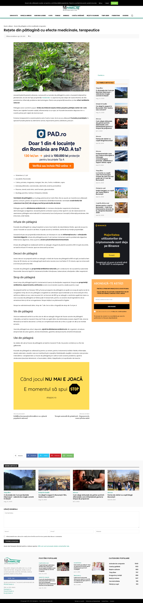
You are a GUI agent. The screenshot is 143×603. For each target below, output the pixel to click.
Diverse (98, 119)
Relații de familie (101, 104)
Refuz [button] (100, 3)
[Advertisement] (51, 436)
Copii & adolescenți (102, 203)
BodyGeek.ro (8, 593)
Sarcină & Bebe (77, 562)
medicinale (46, 98)
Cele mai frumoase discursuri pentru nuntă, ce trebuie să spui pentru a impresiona (82, 580)
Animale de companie (44, 577)
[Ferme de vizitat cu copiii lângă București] (121, 141)
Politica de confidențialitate (119, 311)
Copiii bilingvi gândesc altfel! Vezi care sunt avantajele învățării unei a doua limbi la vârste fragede (47, 568)
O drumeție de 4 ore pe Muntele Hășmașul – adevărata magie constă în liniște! (105, 93)
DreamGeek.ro (9, 591)
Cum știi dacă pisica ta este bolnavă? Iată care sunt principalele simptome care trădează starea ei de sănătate (47, 582)
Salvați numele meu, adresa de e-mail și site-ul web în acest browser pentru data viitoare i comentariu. (34, 536)
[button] (132, 15)
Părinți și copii (100, 188)
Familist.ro (101, 75)
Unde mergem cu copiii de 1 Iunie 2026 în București (105, 192)
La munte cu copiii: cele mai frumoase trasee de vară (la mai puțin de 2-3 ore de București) (104, 176)
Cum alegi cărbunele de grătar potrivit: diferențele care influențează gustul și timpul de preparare (104, 124)
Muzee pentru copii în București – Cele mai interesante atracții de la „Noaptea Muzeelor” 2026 (105, 209)
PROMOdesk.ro (9, 584)
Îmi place (30, 578)
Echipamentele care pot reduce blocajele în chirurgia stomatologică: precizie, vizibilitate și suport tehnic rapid (105, 158)
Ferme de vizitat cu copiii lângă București (104, 140)
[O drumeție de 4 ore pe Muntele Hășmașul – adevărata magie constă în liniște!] (121, 92)
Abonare (112, 306)
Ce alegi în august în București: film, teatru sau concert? (104, 108)
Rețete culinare (8, 26)
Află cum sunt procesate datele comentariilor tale (53, 546)
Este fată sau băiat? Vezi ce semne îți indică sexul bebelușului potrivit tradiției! (82, 567)
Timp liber (99, 88)
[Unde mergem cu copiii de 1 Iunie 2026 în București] (121, 192)
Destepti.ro (7, 589)
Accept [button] (114, 3)
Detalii (107, 3)
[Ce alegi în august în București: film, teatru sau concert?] (121, 108)
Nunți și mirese (77, 575)
